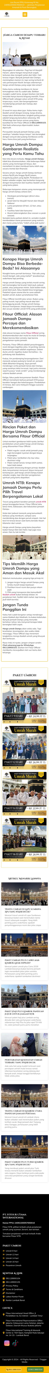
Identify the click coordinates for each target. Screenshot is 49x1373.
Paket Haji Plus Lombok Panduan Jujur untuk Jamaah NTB (24, 1012)
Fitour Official (32, 333)
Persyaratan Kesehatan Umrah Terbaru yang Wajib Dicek (23, 1061)
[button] (25, 14)
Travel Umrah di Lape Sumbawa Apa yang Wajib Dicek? (23, 910)
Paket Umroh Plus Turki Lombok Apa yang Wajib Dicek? (24, 1163)
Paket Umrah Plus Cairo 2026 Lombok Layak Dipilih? (22, 961)
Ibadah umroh (9, 594)
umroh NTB (41, 502)
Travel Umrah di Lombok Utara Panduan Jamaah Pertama (23, 1112)
